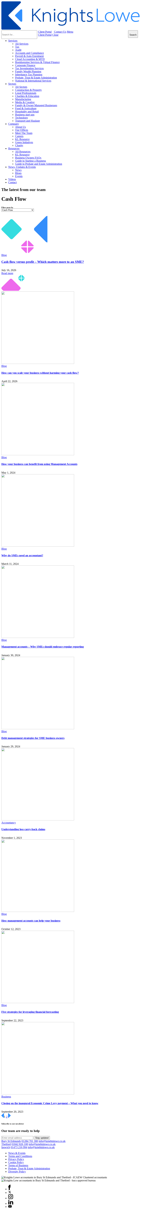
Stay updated (41, 1138)
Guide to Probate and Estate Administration (38, 163)
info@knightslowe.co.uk (52, 1141)
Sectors (12, 83)
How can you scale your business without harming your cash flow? (40, 372)
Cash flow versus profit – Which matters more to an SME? (42, 262)
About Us (20, 126)
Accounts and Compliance (29, 53)
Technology (21, 117)
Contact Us (60, 31)
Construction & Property (28, 89)
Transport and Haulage (27, 120)
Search (133, 35)
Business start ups (24, 114)
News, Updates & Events (22, 166)
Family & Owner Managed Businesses (36, 105)
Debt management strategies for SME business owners (32, 738)
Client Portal (45, 31)
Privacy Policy (16, 1159)
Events (19, 176)
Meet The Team (23, 133)
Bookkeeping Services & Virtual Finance (37, 62)
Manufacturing (23, 99)
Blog (4, 255)
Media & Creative (25, 102)
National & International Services (33, 80)
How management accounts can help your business (30, 920)
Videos (12, 179)
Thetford (6, 1144)
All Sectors (21, 86)
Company (13, 123)
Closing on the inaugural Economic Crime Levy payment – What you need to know (49, 1103)
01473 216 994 (19, 1147)
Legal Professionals (25, 93)
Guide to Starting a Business (30, 160)
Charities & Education (27, 96)
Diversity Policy (17, 1171)
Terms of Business (18, 1165)
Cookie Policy (16, 1162)
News (18, 170)
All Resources (22, 151)
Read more (7, 273)
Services (12, 40)
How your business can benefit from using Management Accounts (39, 464)
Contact (12, 182)
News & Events (16, 1153)
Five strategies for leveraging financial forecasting (30, 1011)
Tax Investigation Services (29, 68)
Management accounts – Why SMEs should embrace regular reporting (42, 646)
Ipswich (5, 1147)
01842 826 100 (20, 1144)
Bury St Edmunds (11, 1141)
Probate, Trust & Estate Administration (36, 77)
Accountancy (8, 822)
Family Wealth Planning (28, 71)
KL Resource (22, 139)
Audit (18, 49)
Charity (19, 145)
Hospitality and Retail (27, 111)
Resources (13, 148)
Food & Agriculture (25, 108)
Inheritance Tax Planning (28, 74)
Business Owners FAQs (28, 157)
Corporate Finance (25, 65)
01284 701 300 (29, 1141)
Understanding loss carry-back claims (23, 829)
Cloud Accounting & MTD (30, 59)
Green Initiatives (24, 142)
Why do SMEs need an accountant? (22, 555)
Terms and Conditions (20, 1156)
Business (6, 1096)
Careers (19, 136)
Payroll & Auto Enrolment (29, 56)
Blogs (18, 173)
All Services (21, 43)
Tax (17, 46)
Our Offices (21, 130)
